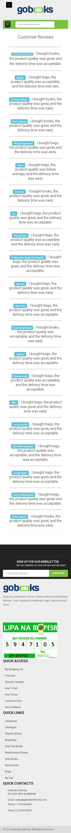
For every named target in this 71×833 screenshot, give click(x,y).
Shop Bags (11, 740)
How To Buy (11, 694)
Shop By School (13, 733)
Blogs (8, 771)
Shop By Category (14, 682)
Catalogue (10, 727)
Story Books (11, 759)
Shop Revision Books (16, 752)
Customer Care (13, 701)
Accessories (12, 765)
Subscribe (58, 573)
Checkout (10, 675)
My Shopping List (14, 669)
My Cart (9, 778)
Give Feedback (13, 707)
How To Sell (11, 688)
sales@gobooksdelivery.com (31, 799)
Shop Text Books (14, 746)
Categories (11, 721)
